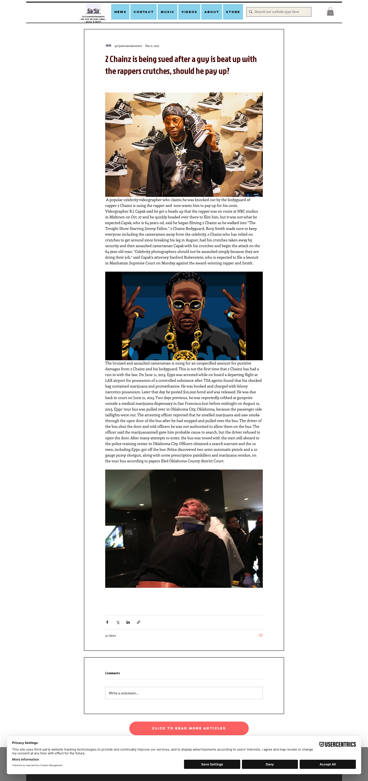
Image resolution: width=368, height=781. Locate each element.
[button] (330, 11)
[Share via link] (139, 622)
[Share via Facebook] (107, 622)
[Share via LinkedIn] (128, 622)
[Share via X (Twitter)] (118, 622)
